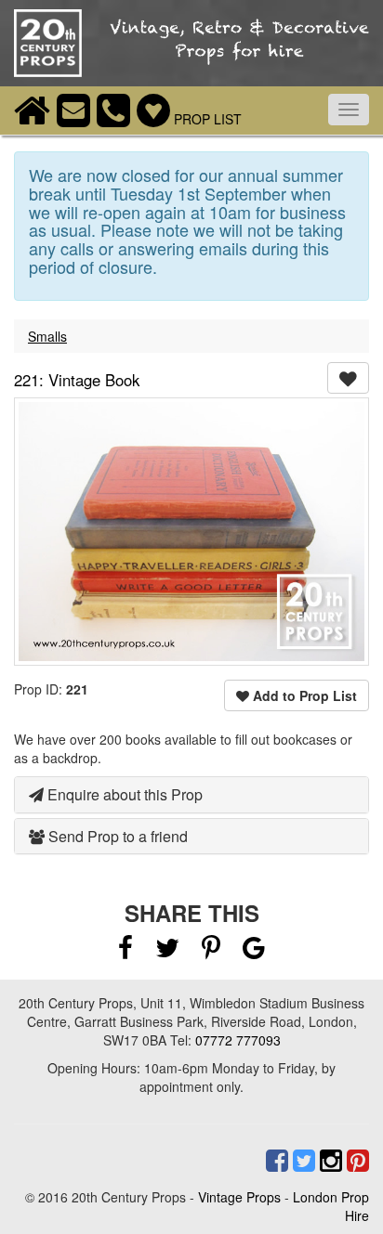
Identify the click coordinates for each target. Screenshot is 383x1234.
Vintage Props (239, 1197)
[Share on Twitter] (169, 951)
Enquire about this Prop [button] (123, 794)
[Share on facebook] (125, 951)
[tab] (191, 794)
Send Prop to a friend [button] (116, 836)
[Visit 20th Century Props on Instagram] (328, 1161)
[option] (191, 531)
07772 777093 (238, 1040)
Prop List (206, 119)
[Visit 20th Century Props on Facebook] (274, 1161)
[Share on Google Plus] (254, 951)
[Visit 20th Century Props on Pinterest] (355, 1161)
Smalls (47, 336)
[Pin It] (211, 951)
